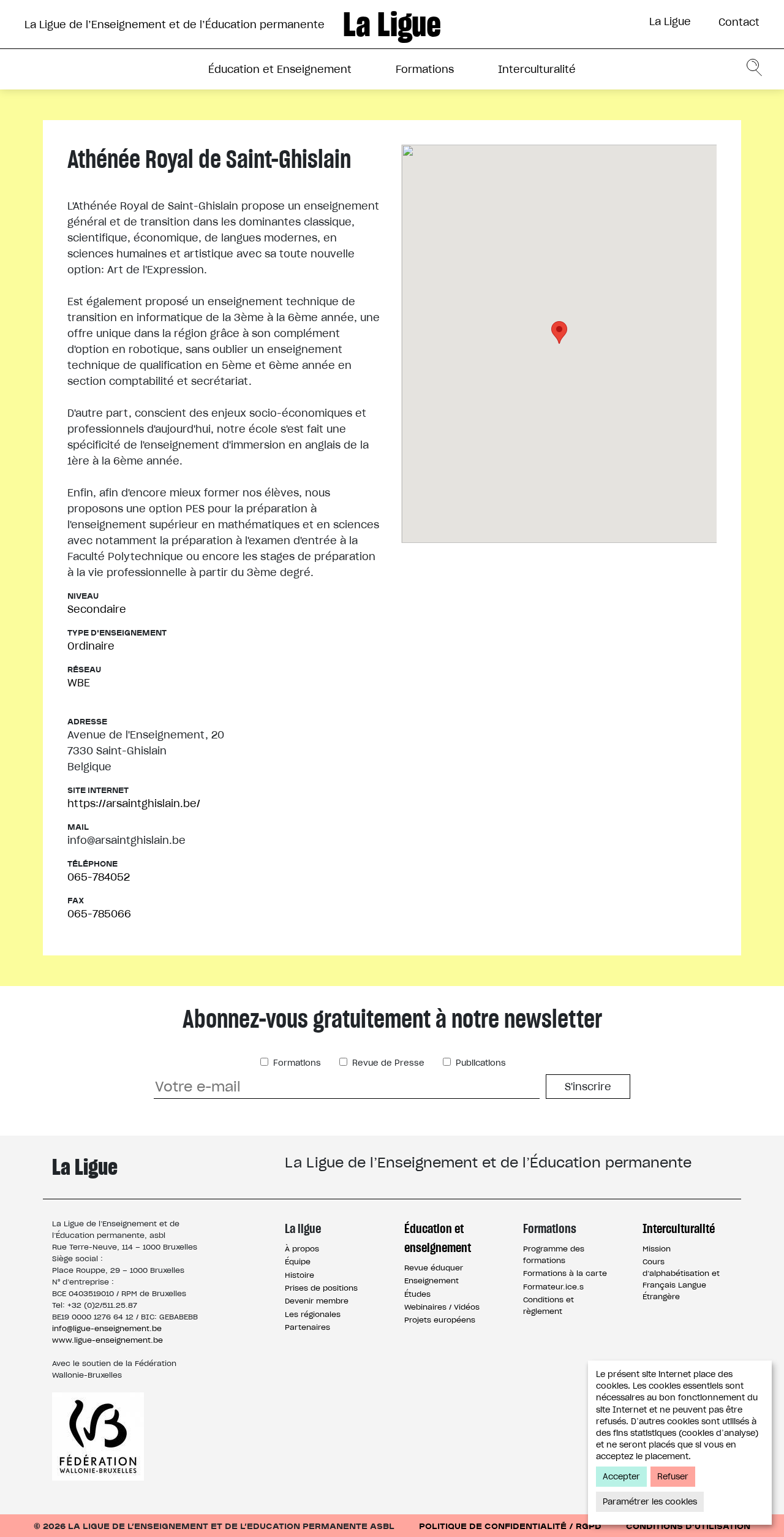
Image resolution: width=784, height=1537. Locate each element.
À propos (302, 1248)
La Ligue (670, 21)
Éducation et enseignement (437, 1238)
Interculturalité (537, 69)
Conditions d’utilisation (688, 1525)
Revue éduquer (433, 1267)
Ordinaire (91, 646)
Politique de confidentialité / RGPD (510, 1525)
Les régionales (313, 1314)
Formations (425, 69)
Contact (739, 22)
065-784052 (98, 877)
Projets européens (439, 1319)
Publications (479, 1063)
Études (417, 1294)
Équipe (298, 1261)
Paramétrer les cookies (650, 1502)
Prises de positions (321, 1287)
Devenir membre (317, 1300)
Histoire (299, 1275)
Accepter (621, 1476)
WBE (78, 683)
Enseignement (431, 1280)
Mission (657, 1248)
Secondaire (96, 609)
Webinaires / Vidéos (442, 1306)
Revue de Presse (387, 1063)
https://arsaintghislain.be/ (133, 803)
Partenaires (307, 1327)
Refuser (672, 1476)
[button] (559, 332)
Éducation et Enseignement (280, 69)
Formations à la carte (565, 1273)
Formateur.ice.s (553, 1286)
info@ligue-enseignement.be (107, 1328)
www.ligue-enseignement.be (107, 1340)
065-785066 (99, 914)
